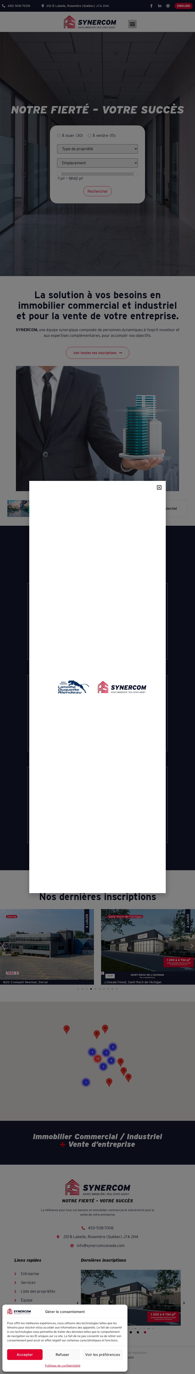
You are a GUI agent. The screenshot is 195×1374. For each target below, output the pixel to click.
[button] (159, 487)
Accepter (25, 1354)
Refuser (62, 1354)
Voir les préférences (102, 1354)
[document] (97, 687)
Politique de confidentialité (62, 1365)
